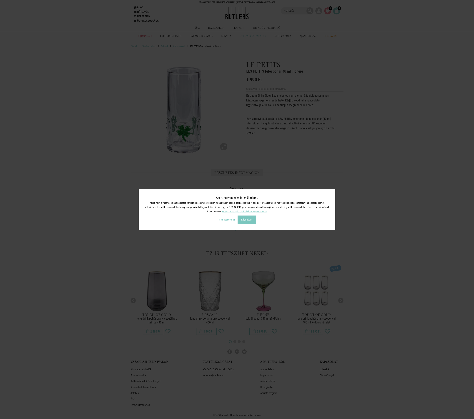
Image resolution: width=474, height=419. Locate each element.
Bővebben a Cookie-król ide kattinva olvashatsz (244, 211)
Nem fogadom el (227, 219)
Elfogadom (246, 219)
